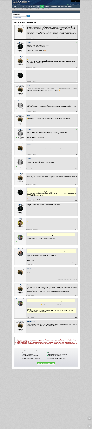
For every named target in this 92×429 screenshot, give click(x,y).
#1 (76, 38)
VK (73, 4)
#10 (76, 168)
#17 (76, 280)
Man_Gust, (29, 42)
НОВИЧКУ (33, 6)
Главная (14, 8)
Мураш (19, 42)
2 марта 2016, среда (30, 280)
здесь (31, 341)
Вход (78, 1)
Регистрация (74, 1)
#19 (76, 317)
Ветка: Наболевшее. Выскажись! (27, 8)
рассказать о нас (19, 4)
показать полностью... (39, 34)
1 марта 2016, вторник (30, 244)
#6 (76, 111)
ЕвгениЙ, (29, 115)
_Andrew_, (29, 284)
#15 (76, 244)
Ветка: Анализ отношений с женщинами (65, 6)
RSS (78, 4)
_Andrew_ (19, 248)
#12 (76, 200)
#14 (76, 229)
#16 (76, 264)
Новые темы (47, 6)
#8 (76, 140)
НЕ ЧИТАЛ (28, 6)
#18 (76, 295)
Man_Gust (19, 25)
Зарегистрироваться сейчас (45, 363)
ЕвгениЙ (19, 100)
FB (70, 4)
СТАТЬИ (19, 6)
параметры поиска (17, 17)
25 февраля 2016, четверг (31, 38)
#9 (76, 154)
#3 (76, 67)
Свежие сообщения (53, 6)
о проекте (14, 4)
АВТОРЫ (23, 6)
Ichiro (20, 218)
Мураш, (28, 56)
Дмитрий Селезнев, (31, 268)
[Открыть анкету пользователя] (20, 32)
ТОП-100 (37, 6)
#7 (76, 125)
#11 (76, 184)
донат (68, 4)
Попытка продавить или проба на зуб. (42, 8)
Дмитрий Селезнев (19, 232)
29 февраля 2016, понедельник (32, 229)
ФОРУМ (42, 6)
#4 (76, 81)
